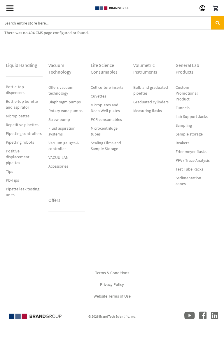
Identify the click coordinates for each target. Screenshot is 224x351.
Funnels (183, 107)
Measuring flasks (147, 110)
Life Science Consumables (104, 68)
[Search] (217, 22)
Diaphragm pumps (64, 102)
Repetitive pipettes (22, 124)
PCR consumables (106, 119)
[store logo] (112, 8)
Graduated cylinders (151, 102)
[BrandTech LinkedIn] (214, 318)
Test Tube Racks (189, 169)
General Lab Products (187, 68)
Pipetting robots (20, 142)
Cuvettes (98, 96)
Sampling (184, 125)
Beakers (182, 142)
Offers (54, 200)
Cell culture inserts (107, 87)
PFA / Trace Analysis (193, 160)
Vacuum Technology (59, 68)
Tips (9, 171)
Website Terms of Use (112, 296)
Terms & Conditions (112, 272)
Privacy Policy (112, 284)
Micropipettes (17, 116)
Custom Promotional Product (187, 93)
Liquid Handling (21, 65)
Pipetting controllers (24, 133)
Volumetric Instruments (145, 68)
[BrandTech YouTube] (189, 318)
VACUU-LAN (58, 157)
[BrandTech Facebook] (202, 318)
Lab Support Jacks (192, 116)
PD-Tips (12, 180)
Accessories (58, 166)
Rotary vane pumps (65, 110)
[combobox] (112, 23)
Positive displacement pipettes (17, 156)
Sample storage (189, 134)
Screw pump (59, 119)
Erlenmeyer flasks (191, 151)
